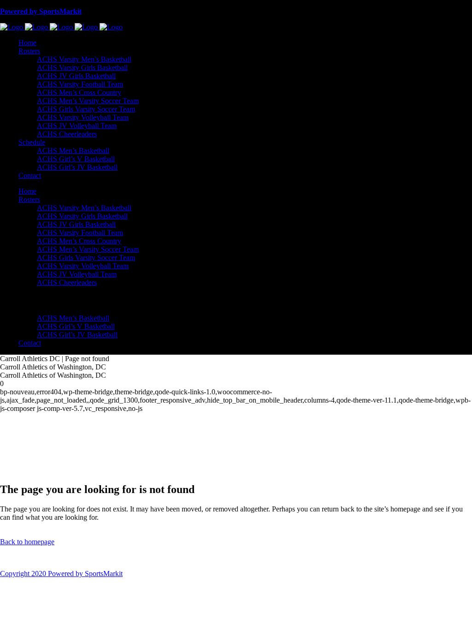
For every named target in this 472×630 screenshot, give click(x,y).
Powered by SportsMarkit (41, 11)
